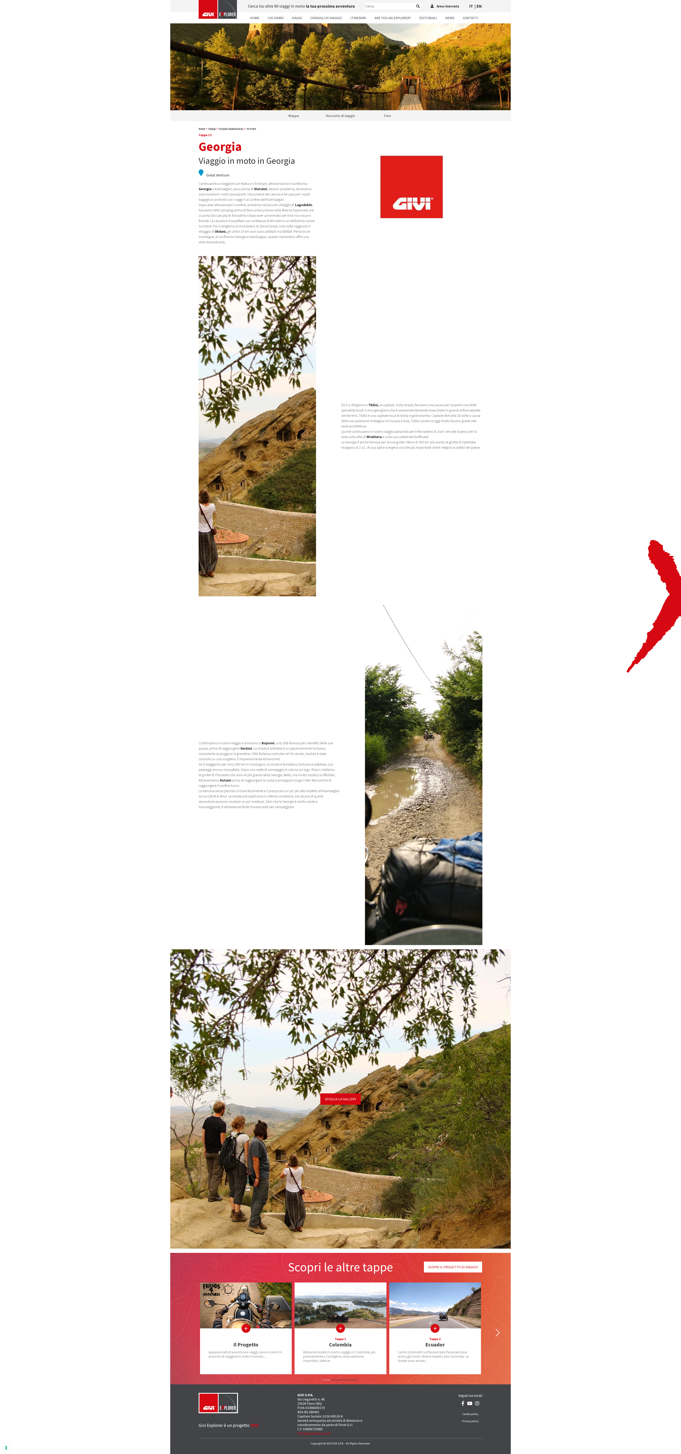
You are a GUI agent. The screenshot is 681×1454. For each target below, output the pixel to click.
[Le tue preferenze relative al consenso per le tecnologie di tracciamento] (6, 1447)
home (202, 128)
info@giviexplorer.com (314, 1433)
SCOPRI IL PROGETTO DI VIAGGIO (453, 1267)
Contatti (470, 18)
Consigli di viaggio (326, 18)
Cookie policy (470, 1414)
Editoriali (428, 18)
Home (254, 18)
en (479, 6)
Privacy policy (470, 1421)
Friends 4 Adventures (231, 128)
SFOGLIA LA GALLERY (340, 1099)
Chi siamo (276, 18)
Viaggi (297, 18)
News (449, 18)
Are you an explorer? (393, 18)
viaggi (212, 128)
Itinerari (358, 18)
